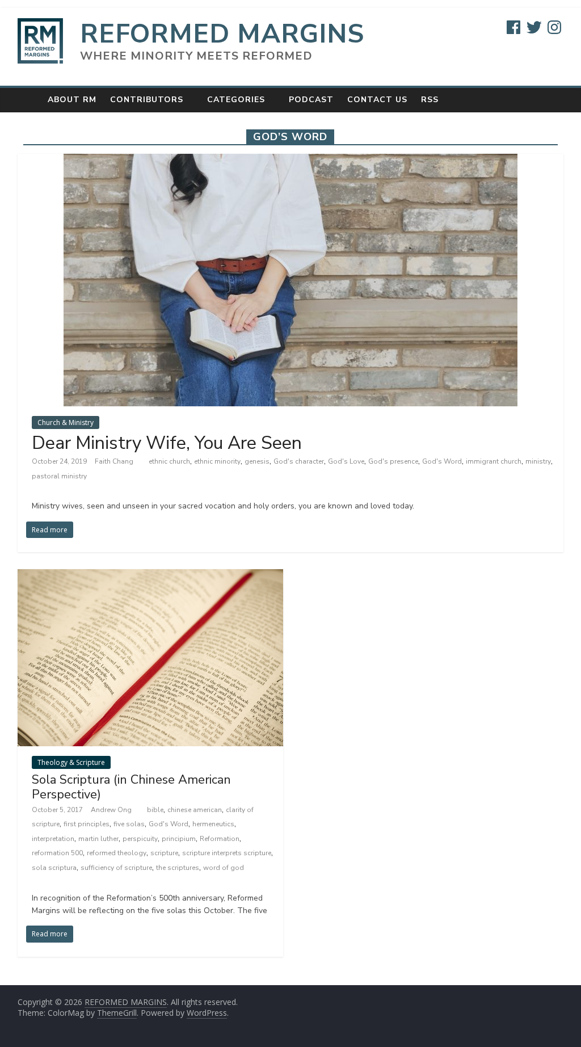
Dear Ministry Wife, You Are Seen (167, 443)
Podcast (311, 99)
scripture (164, 852)
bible (155, 809)
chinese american (194, 809)
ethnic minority (217, 461)
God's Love (346, 461)
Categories (236, 99)
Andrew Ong (112, 809)
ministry (538, 461)
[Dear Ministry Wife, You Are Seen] (290, 160)
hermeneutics (213, 824)
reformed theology (116, 852)
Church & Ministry (65, 422)
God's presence (393, 461)
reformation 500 (57, 852)
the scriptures (177, 867)
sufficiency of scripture (116, 867)
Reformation (219, 838)
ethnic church (169, 461)
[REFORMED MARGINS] (29, 99)
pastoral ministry (59, 476)
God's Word (442, 461)
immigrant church (493, 461)
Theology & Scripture (71, 762)
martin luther (98, 838)
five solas (129, 824)
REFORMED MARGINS (222, 34)
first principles (87, 824)
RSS (430, 99)
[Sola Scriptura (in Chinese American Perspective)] (151, 576)
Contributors (146, 99)
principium (179, 838)
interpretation (53, 838)
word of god (223, 867)
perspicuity (140, 838)
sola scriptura (54, 867)
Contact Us (377, 99)
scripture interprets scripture (226, 852)
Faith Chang (115, 461)
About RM (72, 99)
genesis (257, 461)
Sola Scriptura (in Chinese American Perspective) (131, 787)
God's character (298, 461)
